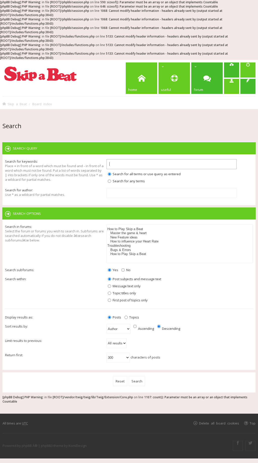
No (128, 270)
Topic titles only (124, 293)
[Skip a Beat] (40, 73)
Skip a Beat (17, 103)
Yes (115, 270)
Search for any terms (128, 181)
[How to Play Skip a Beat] (180, 229)
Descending (170, 328)
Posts (116, 317)
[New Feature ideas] (180, 237)
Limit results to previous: (23, 340)
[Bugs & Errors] (180, 250)
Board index (42, 103)
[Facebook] (238, 446)
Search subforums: (19, 270)
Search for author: (19, 190)
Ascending (145, 328)
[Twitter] (250, 446)
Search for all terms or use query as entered (146, 174)
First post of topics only (130, 300)
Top (252, 423)
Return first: (14, 355)
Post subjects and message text (136, 279)
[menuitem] (231, 70)
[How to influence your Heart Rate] (180, 241)
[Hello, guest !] (231, 86)
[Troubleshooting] (180, 246)
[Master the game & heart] (180, 233)
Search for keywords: (21, 161)
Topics (133, 317)
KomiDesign (78, 445)
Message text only (126, 286)
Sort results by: (16, 326)
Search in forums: (18, 226)
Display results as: (19, 317)
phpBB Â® (30, 445)
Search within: (15, 279)
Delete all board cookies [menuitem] (219, 423)
